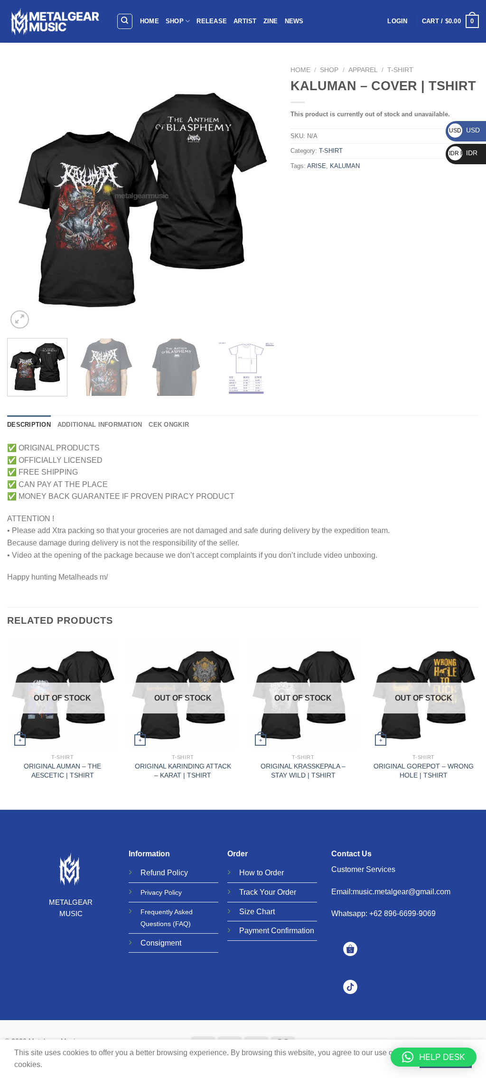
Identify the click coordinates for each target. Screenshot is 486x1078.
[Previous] (24, 196)
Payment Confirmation (276, 931)
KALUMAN (345, 165)
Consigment (160, 943)
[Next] (259, 196)
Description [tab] (29, 424)
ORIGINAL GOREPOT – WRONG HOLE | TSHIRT (424, 770)
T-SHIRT (400, 70)
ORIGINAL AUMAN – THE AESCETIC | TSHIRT (62, 770)
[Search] (125, 21)
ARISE (316, 165)
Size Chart (257, 912)
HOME (149, 21)
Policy (177, 873)
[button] (434, 1057)
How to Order (261, 873)
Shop (329, 70)
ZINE (270, 21)
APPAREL (363, 70)
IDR (463, 153)
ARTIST (245, 21)
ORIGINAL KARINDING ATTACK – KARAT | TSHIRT (183, 770)
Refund (152, 873)
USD (464, 130)
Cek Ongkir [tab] (169, 424)
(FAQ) (182, 924)
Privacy (151, 892)
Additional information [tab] (99, 424)
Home (300, 70)
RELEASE (211, 21)
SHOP (175, 21)
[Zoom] (19, 319)
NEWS (294, 21)
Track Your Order (267, 892)
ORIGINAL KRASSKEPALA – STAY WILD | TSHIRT (303, 770)
